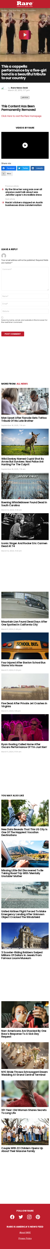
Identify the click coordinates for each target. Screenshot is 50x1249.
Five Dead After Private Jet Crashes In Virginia (24, 705)
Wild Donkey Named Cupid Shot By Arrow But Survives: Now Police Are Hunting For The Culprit (22, 461)
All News (22, 383)
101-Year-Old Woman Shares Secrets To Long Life (24, 1111)
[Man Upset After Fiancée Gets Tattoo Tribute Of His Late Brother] (25, 401)
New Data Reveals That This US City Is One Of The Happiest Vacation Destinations (24, 832)
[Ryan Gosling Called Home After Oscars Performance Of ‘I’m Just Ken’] (25, 727)
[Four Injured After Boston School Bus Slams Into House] (25, 645)
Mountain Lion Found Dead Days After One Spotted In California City (24, 623)
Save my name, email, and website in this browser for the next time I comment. (24, 321)
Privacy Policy (25, 1238)
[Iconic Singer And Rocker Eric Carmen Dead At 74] (25, 526)
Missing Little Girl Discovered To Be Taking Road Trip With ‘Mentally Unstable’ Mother (22, 873)
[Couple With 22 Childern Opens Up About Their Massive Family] (25, 1131)
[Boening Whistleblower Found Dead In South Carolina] (25, 485)
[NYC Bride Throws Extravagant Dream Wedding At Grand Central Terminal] (25, 1055)
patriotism (25, 97)
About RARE (25, 1232)
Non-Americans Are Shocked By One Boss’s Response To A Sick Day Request (23, 1033)
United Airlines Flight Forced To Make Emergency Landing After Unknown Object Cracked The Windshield (23, 914)
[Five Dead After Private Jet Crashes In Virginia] (25, 686)
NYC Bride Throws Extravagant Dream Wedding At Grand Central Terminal (24, 1073)
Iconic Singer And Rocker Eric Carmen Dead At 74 (24, 545)
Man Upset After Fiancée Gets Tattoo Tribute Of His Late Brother (24, 419)
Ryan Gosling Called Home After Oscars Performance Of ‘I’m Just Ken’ (24, 746)
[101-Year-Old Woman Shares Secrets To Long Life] (25, 1093)
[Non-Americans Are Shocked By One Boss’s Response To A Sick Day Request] (25, 1014)
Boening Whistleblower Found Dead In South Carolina (24, 504)
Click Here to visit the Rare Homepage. (21, 116)
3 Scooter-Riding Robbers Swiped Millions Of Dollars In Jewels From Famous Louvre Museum (21, 955)
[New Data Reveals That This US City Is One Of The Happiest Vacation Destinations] (25, 813)
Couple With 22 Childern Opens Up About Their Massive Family (22, 1149)
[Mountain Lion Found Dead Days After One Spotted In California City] (25, 605)
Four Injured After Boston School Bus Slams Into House (23, 664)
